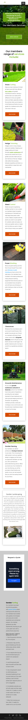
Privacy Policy (8, 718)
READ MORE (12, 114)
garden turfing (12, 609)
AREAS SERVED (14, 37)
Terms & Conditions (18, 718)
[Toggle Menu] (23, 3)
